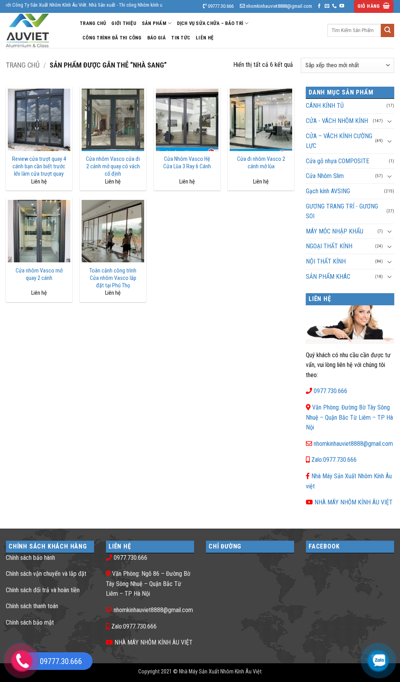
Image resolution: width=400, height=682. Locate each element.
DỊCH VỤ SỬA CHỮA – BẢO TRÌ (210, 23)
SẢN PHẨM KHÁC (328, 276)
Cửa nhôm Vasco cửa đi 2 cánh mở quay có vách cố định (113, 166)
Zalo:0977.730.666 (334, 459)
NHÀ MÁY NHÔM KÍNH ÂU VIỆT (353, 502)
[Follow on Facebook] (319, 6)
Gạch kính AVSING (328, 191)
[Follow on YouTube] (341, 6)
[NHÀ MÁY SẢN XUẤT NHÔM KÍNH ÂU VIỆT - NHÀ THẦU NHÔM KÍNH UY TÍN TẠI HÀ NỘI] (37, 30)
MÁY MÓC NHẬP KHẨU (334, 231)
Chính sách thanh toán (32, 606)
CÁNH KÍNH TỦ (325, 105)
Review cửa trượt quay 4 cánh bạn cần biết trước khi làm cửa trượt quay (39, 166)
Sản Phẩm (154, 23)
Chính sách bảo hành (30, 557)
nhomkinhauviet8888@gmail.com (353, 443)
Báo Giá (156, 38)
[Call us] (334, 6)
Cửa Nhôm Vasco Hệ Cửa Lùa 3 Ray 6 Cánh (187, 163)
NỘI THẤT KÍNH (326, 261)
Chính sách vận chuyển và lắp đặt (46, 573)
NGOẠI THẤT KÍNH (329, 246)
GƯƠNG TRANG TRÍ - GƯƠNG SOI (342, 211)
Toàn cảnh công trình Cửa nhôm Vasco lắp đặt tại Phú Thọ (112, 277)
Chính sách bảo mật (30, 622)
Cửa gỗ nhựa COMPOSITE (337, 161)
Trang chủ (22, 65)
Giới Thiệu (123, 23)
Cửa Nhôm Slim (325, 176)
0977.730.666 (330, 391)
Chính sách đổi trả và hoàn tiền (43, 590)
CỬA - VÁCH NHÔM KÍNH (337, 121)
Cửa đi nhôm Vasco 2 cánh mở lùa (261, 163)
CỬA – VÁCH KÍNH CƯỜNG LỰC (339, 141)
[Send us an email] (327, 6)
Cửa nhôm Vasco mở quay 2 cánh (39, 274)
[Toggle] (389, 121)
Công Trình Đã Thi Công (112, 38)
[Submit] (387, 30)
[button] (374, 6)
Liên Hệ (204, 38)
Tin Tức (180, 38)
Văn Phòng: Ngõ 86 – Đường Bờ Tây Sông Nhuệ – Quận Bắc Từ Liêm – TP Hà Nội (148, 583)
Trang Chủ (93, 23)
